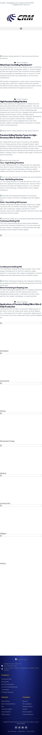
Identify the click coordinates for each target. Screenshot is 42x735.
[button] (21, 28)
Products (5, 675)
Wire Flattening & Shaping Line (14, 287)
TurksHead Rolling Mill (10, 221)
